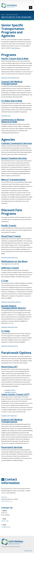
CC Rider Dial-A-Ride (11, 100)
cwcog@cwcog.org (5, 527)
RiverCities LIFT (9, 366)
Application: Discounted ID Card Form (11, 302)
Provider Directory (15, 48)
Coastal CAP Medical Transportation (11, 82)
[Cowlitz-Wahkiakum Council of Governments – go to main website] (17, 541)
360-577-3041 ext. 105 (6, 501)
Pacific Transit (8, 225)
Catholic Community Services (16, 143)
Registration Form (6, 115)
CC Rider (5, 330)
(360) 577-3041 (5, 521)
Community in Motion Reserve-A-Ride (12, 120)
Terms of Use (28, 551)
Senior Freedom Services (14, 158)
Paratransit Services (11, 447)
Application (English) (10, 390)
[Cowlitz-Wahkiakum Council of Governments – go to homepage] (9, 5)
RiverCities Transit (11, 236)
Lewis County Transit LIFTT (15, 394)
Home (2, 14)
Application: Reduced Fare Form (9, 257)
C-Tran (4, 280)
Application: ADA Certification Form (10, 77)
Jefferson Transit (10, 267)
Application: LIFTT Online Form (9, 415)
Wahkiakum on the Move (14, 261)
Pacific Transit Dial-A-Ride (14, 58)
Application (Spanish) (10, 392)
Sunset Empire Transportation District (13, 306)
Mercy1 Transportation (13, 179)
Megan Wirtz (4, 497)
